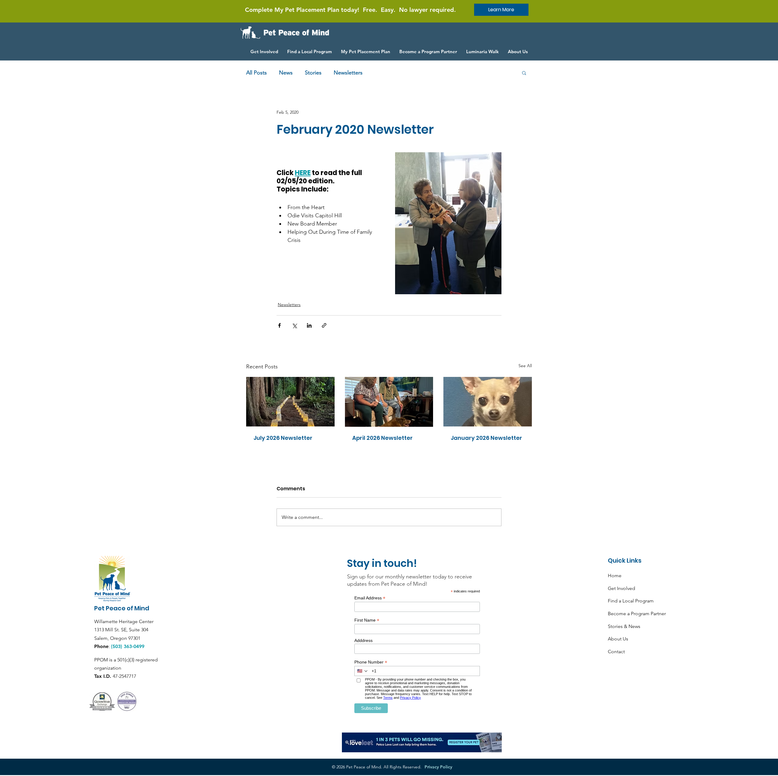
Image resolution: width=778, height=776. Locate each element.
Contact (616, 651)
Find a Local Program (631, 601)
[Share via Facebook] (279, 325)
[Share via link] (324, 325)
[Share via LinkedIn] (309, 325)
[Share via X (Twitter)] (294, 325)
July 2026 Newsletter (282, 438)
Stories (313, 72)
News (286, 72)
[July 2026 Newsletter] (290, 401)
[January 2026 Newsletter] (487, 401)
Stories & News (624, 626)
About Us (618, 639)
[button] (524, 72)
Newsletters (348, 72)
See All (525, 365)
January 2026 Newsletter (486, 438)
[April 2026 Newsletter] (389, 402)
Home (614, 575)
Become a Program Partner (637, 613)
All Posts (256, 72)
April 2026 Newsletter (382, 438)
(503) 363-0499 (127, 646)
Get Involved (621, 588)
